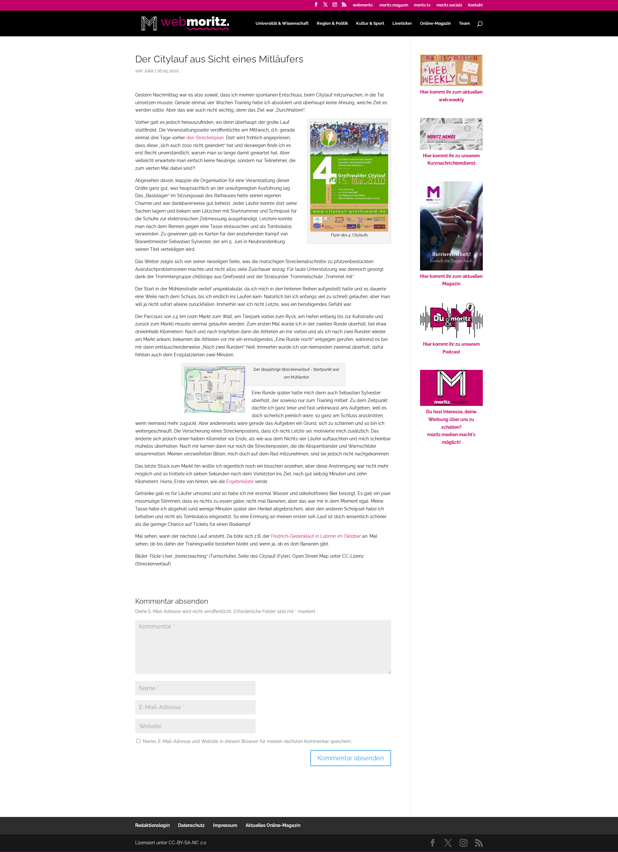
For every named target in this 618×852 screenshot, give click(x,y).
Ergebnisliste (240, 481)
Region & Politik (332, 23)
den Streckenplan (205, 137)
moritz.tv (422, 5)
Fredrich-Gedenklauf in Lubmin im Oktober (316, 536)
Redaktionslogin (152, 825)
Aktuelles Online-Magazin (273, 825)
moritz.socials (449, 5)
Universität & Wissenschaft (282, 23)
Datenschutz (191, 825)
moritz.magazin (393, 5)
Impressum (225, 825)
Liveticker (402, 23)
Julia (149, 70)
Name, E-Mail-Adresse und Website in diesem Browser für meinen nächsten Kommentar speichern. (247, 741)
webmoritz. (363, 5)
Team (464, 23)
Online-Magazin (435, 23)
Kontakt (475, 5)
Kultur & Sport (370, 23)
